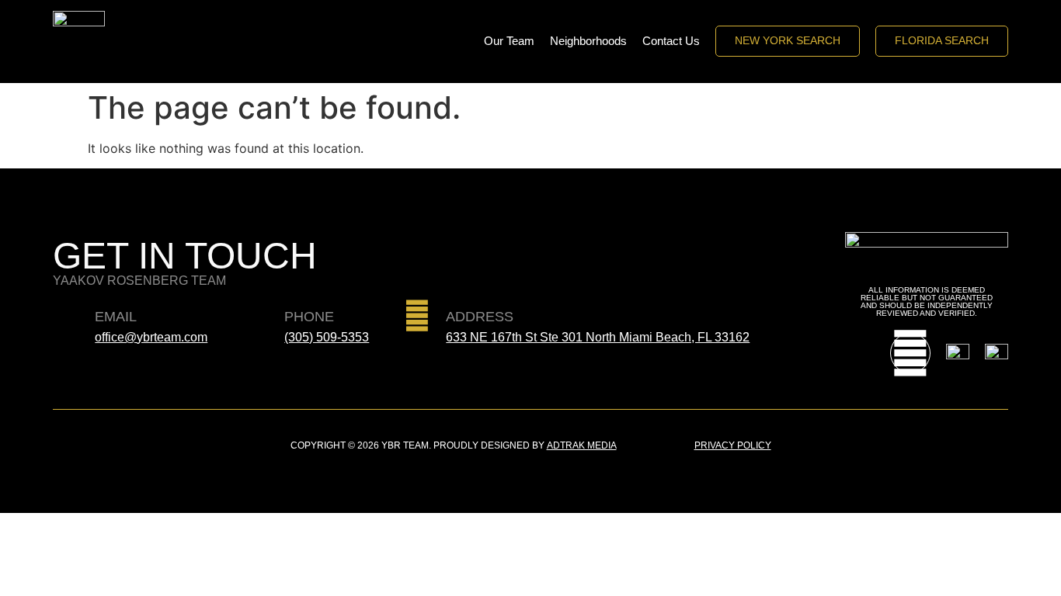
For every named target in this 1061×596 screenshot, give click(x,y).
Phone (309, 316)
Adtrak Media (582, 445)
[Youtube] (910, 353)
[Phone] (255, 316)
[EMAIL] (66, 316)
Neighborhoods (588, 40)
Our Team (509, 40)
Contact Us (671, 40)
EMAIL (116, 316)
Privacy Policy (732, 445)
